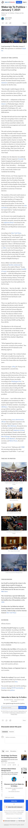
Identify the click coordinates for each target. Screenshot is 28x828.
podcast (12, 690)
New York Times (16, 233)
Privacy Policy (19, 813)
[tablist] (8, 731)
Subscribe (19, 2)
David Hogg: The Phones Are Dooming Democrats (9, 756)
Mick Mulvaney (11, 426)
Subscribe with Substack (15, 807)
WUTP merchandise (17, 688)
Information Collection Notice (17, 712)
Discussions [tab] (13, 751)
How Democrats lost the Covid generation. (9, 760)
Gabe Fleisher (8, 17)
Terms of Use (21, 711)
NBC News (4, 592)
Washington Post (16, 381)
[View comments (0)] (6, 23)
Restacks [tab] (11, 731)
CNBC (23, 447)
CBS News (4, 407)
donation (3, 688)
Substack (6, 824)
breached (21, 159)
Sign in (24, 2)
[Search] (25, 751)
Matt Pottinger (5, 437)
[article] (14, 760)
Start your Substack (10, 821)
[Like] (2, 23)
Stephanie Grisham (19, 430)
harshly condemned (14, 265)
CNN (4, 248)
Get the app (22, 821)
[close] (23, 777)
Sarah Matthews (10, 439)
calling (14, 367)
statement (4, 83)
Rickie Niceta (13, 441)
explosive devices (9, 223)
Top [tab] (3, 751)
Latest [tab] (7, 751)
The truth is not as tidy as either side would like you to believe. (9, 773)
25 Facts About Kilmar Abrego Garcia (8, 769)
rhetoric (3, 104)
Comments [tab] (5, 731)
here (16, 682)
